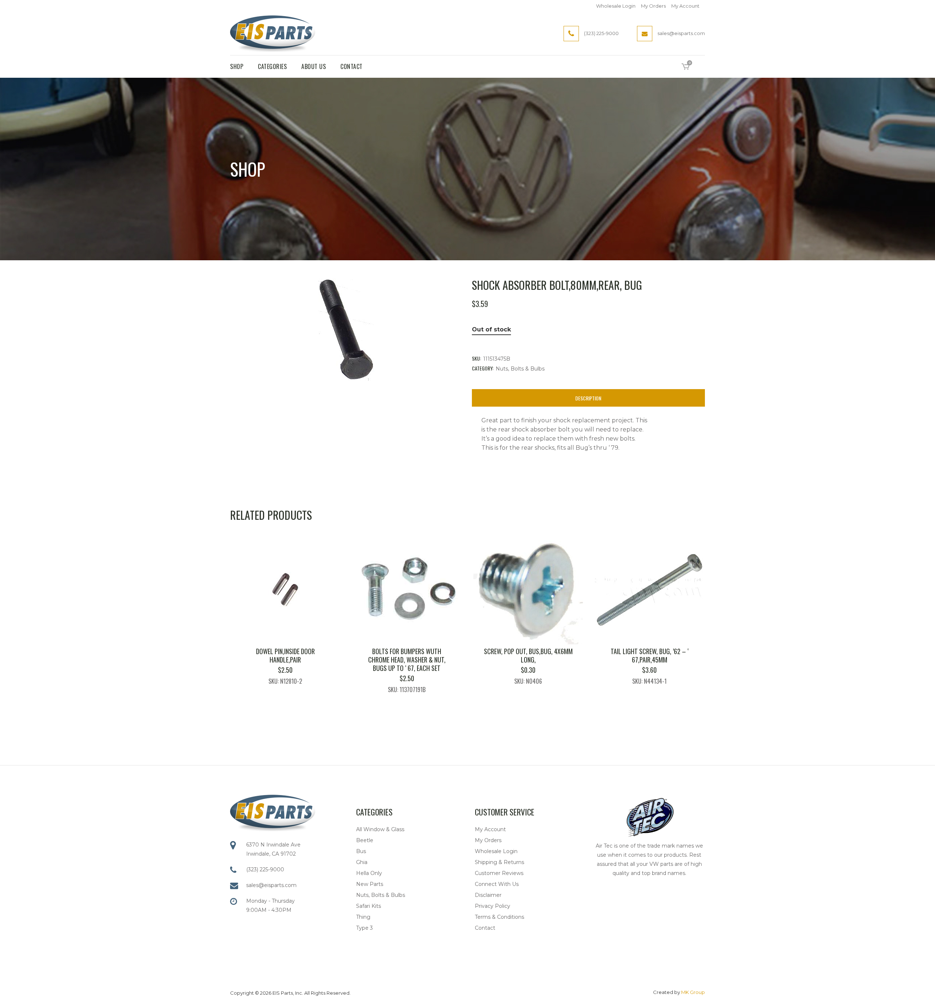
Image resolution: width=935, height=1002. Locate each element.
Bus (361, 851)
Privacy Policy (492, 906)
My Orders (653, 6)
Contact (485, 928)
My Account (685, 6)
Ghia (361, 862)
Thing (363, 917)
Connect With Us (497, 884)
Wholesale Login (616, 6)
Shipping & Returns (499, 862)
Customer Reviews (499, 873)
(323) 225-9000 (265, 869)
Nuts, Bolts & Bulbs (520, 368)
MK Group (693, 992)
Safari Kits (368, 906)
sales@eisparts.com (271, 885)
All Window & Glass (380, 829)
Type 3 (364, 928)
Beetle (364, 840)
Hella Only (369, 873)
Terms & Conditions (499, 917)
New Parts (369, 884)
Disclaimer (488, 895)
